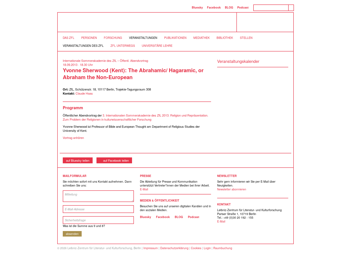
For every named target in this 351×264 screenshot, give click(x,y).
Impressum (150, 248)
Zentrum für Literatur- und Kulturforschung (266, 24)
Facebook (214, 7)
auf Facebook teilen (116, 160)
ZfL (68, 22)
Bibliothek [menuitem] (225, 38)
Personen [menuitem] (89, 38)
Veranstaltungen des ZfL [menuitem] (83, 46)
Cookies (196, 248)
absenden (72, 233)
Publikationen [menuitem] (175, 38)
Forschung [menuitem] (113, 38)
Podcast (243, 7)
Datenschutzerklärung (174, 248)
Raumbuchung (222, 248)
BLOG (229, 7)
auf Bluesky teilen (77, 160)
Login (207, 248)
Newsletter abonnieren (231, 189)
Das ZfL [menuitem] (68, 38)
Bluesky (197, 7)
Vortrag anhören (73, 137)
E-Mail (144, 189)
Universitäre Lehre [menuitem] (157, 46)
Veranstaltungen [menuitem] (143, 38)
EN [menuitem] (185, 7)
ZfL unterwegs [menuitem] (122, 46)
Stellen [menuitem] (246, 38)
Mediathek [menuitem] (201, 38)
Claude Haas (84, 93)
